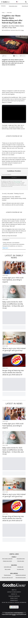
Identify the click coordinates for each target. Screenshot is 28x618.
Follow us (16, 55)
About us (14, 589)
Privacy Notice (18, 182)
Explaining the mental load (21, 575)
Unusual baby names (21, 558)
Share (5, 55)
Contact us (14, 594)
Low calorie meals (20, 569)
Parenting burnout (7, 575)
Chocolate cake (20, 566)
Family (3, 12)
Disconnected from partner (21, 577)
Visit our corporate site (18, 612)
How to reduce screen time (7, 558)
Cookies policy (14, 600)
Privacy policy (14, 598)
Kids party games (20, 561)
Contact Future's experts (14, 591)
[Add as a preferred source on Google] (14, 607)
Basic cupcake (7, 569)
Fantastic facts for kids (7, 561)
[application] (14, 113)
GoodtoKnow (6, 30)
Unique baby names (13, 6)
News (22, 30)
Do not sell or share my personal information (14, 602)
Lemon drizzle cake (7, 566)
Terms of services (16, 181)
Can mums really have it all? (7, 577)
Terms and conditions (14, 596)
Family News (9, 12)
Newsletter (23, 55)
